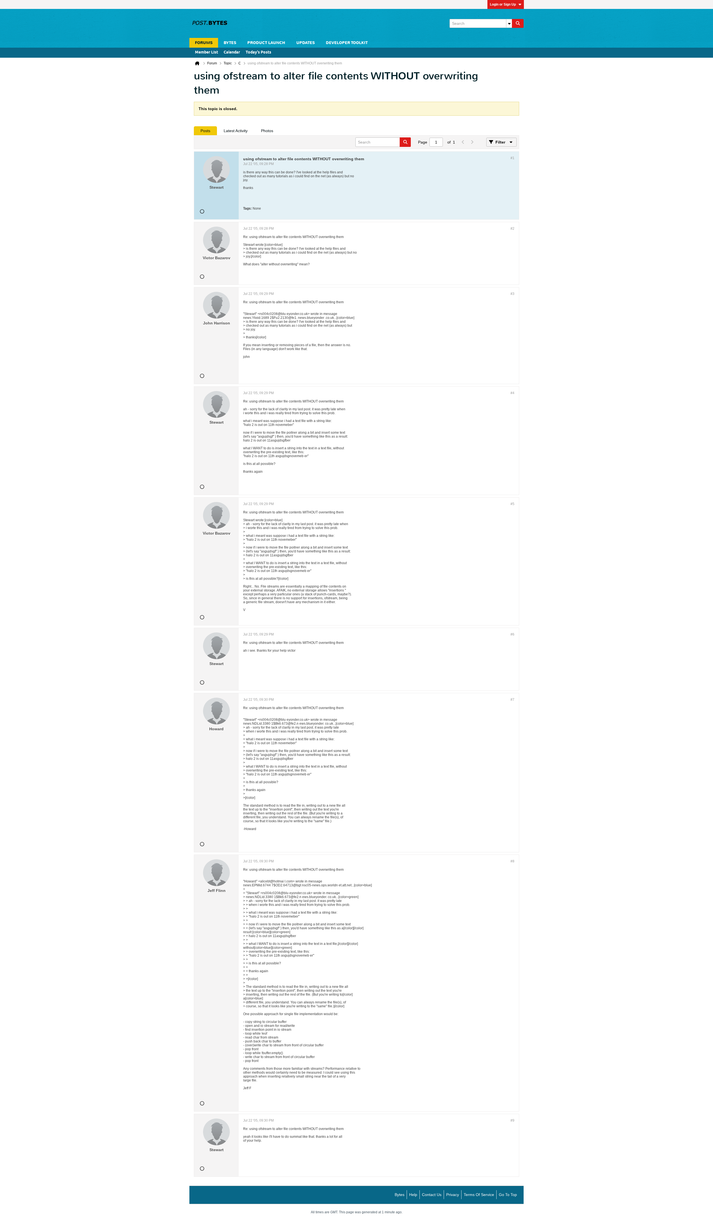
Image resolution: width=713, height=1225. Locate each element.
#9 (512, 1120)
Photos (267, 130)
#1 (512, 158)
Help (413, 1194)
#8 (512, 861)
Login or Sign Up (503, 4)
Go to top (508, 1194)
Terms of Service (479, 1194)
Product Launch (266, 42)
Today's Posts (258, 52)
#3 (512, 294)
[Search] (518, 23)
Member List (206, 52)
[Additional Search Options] (509, 23)
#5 (512, 504)
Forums (204, 42)
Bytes (399, 1194)
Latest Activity (236, 130)
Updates (305, 42)
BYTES (230, 42)
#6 (512, 634)
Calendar (232, 52)
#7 (512, 700)
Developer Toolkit (347, 42)
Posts (205, 130)
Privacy (452, 1194)
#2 (512, 229)
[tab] (205, 130)
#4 (512, 393)
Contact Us (431, 1194)
